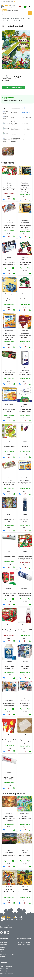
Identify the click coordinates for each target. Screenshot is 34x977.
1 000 (23, 108)
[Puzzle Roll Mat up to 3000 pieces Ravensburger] (20, 200)
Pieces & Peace (25, 18)
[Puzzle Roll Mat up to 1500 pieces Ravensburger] (20, 237)
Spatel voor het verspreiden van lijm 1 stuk (24, 741)
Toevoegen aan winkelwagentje (13, 87)
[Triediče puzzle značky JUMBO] (4, 641)
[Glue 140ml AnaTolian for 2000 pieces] (4, 605)
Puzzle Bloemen (7, 21)
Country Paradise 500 (24, 892)
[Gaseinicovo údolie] (4, 867)
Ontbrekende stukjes (6, 966)
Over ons (2, 949)
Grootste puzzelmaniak (23, 944)
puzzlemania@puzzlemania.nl (8, 926)
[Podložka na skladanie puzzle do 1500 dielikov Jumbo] (20, 568)
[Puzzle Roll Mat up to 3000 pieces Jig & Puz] (20, 384)
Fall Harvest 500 (9, 892)
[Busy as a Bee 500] (20, 867)
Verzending (3, 944)
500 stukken (25, 816)
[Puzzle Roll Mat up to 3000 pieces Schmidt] (4, 274)
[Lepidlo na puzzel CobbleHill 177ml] (4, 678)
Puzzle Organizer (25, 299)
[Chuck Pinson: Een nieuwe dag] (4, 830)
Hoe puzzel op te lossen (7, 973)
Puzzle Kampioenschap (7, 954)
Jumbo (9, 183)
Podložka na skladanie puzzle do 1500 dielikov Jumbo (25, 558)
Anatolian (9, 368)
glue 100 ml (25, 446)
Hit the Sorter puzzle (9, 446)
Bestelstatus (3, 942)
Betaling (2, 947)
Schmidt (9, 257)
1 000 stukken (15, 18)
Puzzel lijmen (4, 968)
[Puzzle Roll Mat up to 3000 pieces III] (4, 384)
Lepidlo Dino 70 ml (9, 556)
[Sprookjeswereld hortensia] (20, 715)
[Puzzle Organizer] (20, 310)
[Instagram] (8, 933)
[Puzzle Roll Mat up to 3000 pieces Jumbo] (4, 199)
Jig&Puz (25, 368)
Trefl (9, 220)
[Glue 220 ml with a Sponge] (20, 531)
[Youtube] (5, 933)
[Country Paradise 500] (20, 903)
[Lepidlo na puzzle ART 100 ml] (20, 641)
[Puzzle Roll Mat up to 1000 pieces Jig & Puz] (20, 421)
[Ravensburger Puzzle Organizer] (4, 310)
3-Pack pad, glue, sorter (25, 482)
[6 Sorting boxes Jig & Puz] (4, 531)
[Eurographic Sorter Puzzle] (4, 421)
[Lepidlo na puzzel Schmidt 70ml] (4, 788)
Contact (2, 956)
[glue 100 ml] (20, 457)
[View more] (9, 174)
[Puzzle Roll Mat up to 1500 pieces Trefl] (4, 494)
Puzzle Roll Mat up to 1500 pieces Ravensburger (25, 227)
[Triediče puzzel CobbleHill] (20, 678)
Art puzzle (25, 257)
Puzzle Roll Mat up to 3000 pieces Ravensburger (25, 190)
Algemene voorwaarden (7, 952)
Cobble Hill (9, 661)
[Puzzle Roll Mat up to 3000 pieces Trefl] (4, 236)
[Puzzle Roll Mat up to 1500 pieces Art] (20, 347)
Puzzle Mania (5, 18)
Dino (9, 551)
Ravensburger (25, 183)
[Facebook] (1, 933)
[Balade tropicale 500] (20, 830)
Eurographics (9, 330)
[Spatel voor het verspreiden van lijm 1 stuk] (20, 752)
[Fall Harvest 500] (4, 903)
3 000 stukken (9, 816)
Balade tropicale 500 (25, 818)
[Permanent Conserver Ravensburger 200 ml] (20, 605)
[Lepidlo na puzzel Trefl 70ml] (4, 751)
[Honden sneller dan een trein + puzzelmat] (4, 715)
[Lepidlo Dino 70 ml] (4, 567)
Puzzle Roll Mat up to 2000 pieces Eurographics (9, 337)
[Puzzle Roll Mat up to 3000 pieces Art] (20, 274)
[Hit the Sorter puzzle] (4, 457)
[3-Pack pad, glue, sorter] (20, 494)
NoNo (25, 441)
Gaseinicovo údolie (9, 855)
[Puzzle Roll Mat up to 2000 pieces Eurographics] (4, 347)
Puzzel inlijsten (4, 971)
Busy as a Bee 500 (24, 855)
